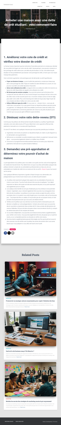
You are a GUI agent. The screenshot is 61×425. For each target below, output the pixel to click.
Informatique (52, 2)
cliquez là (44, 169)
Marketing (35, 2)
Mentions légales (9, 421)
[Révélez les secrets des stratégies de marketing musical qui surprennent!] (30, 379)
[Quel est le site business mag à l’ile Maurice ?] (30, 328)
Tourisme (43, 2)
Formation (39, 6)
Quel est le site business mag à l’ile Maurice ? (20, 351)
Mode (54, 6)
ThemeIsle (55, 421)
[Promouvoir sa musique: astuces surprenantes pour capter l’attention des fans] (30, 278)
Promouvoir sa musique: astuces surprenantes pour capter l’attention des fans (30, 301)
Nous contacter (19, 421)
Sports (47, 6)
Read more (27, 306)
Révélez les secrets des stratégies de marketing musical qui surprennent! (28, 401)
